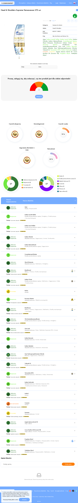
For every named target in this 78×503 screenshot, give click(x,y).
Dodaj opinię (68, 464)
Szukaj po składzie (31, 3)
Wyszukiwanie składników (43, 3)
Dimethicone (65, 45)
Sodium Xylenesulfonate (55, 41)
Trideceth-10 (46, 50)
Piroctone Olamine (50, 45)
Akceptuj (24, 499)
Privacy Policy (35, 496)
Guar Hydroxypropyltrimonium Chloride (65, 48)
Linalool (74, 50)
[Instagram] (70, 491)
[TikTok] (73, 491)
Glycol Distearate (48, 43)
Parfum (75, 43)
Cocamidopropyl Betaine (70, 41)
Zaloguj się (39, 96)
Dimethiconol (57, 43)
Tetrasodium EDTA (55, 50)
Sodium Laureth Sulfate (52, 39)
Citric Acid (61, 46)
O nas (67, 491)
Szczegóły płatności (59, 491)
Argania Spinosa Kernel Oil (64, 52)
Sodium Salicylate (48, 48)
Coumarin (45, 52)
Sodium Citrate (67, 43)
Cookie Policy (41, 496)
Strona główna (22, 3)
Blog (51, 3)
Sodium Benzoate (71, 46)
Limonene (52, 52)
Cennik (52, 491)
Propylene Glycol (65, 53)
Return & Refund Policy (49, 496)
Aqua (44, 39)
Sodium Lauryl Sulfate (66, 39)
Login (56, 3)
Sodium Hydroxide (66, 50)
